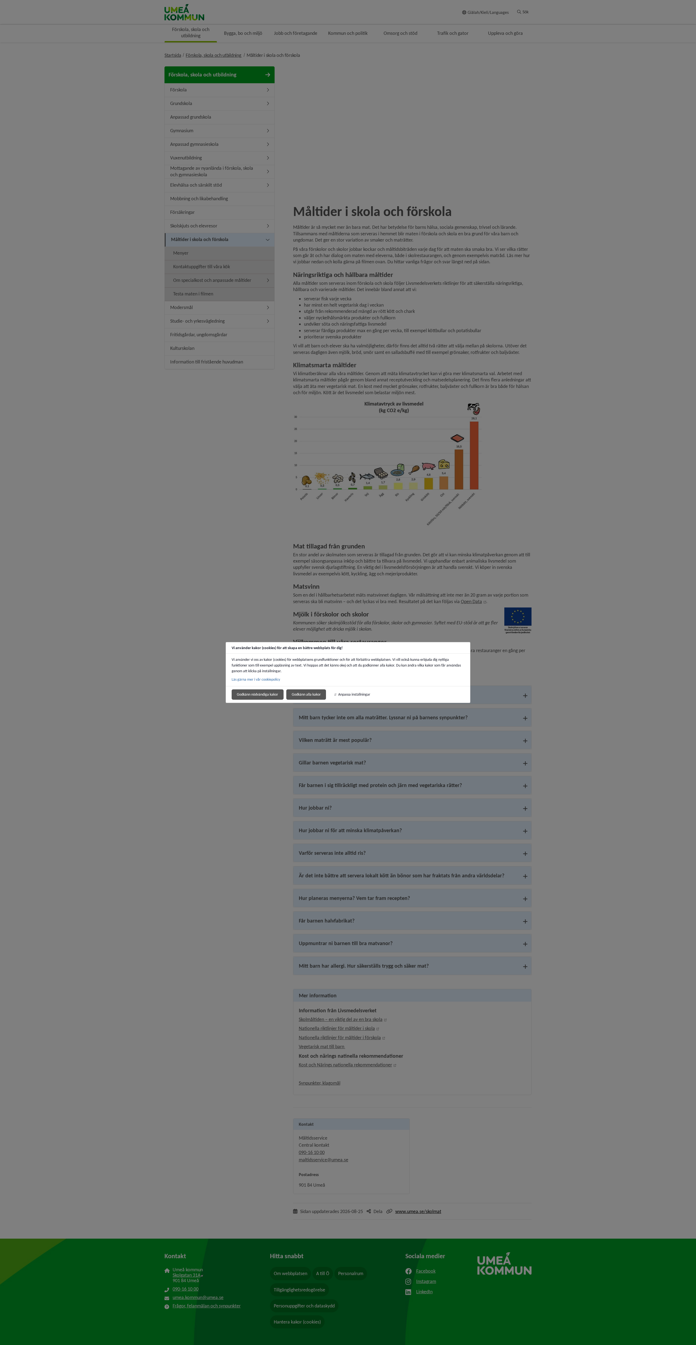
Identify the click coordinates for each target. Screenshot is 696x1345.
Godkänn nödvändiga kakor (257, 694)
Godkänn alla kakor (306, 694)
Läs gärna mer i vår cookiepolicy (256, 679)
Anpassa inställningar (354, 694)
